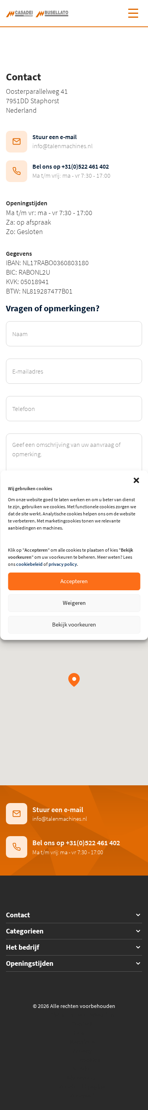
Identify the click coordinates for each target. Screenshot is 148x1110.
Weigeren (74, 602)
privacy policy (63, 564)
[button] (136, 480)
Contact (82, 1023)
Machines (82, 1041)
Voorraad (82, 1095)
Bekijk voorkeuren (74, 624)
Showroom (82, 1077)
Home (82, 1032)
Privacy (82, 1050)
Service (82, 1068)
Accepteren (74, 581)
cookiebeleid (29, 564)
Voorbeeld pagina (82, 1086)
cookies (90, 1060)
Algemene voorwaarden (82, 1014)
